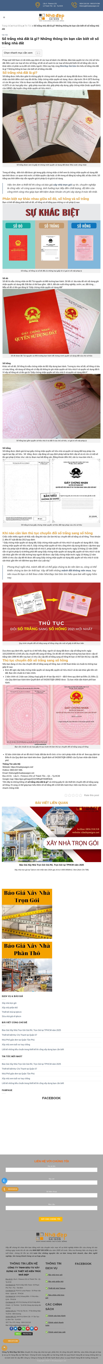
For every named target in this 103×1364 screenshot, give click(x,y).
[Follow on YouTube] (36, 1329)
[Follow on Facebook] (11, 1329)
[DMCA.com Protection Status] (23, 1334)
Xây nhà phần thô (10, 1008)
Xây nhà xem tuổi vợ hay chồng (16, 1045)
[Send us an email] (19, 1329)
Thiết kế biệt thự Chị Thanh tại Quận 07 (19, 1035)
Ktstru (11, 1325)
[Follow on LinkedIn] (32, 1329)
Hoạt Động (18, 26)
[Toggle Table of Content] (36, 53)
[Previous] (6, 837)
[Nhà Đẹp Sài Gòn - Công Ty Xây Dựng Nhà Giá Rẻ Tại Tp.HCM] (51, 18)
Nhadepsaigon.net (59, 1361)
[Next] (96, 837)
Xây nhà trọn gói (9, 1003)
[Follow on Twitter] (15, 1329)
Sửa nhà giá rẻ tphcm (11, 1016)
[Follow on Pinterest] (28, 1329)
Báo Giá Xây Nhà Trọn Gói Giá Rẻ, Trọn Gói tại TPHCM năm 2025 (31, 1030)
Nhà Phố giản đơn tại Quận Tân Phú (18, 1040)
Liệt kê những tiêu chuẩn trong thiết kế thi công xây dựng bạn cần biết (33, 1049)
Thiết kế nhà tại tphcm (11, 1012)
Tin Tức (28, 26)
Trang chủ (6, 26)
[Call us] (23, 1329)
